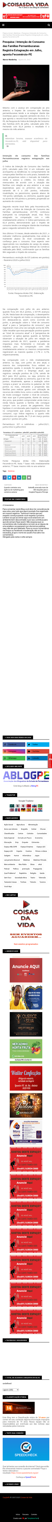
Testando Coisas (10, 882)
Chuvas (43, 829)
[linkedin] (38, 758)
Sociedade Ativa (21, 878)
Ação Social (8, 825)
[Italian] (34, 811)
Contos (20, 833)
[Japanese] (23, 807)
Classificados (9, 833)
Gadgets (7, 856)
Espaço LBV (8, 851)
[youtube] (38, 751)
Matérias (17, 33)
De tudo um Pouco (24, 838)
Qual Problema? (10, 873)
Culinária (30, 833)
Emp (16, 842)
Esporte (19, 851)
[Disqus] (26, 632)
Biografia (24, 829)
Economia (39, 838)
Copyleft (6, 1497)
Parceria (25, 1514)
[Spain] (29, 811)
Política (16, 869)
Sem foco (7, 878)
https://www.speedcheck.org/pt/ (25, 1473)
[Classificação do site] (19, 1413)
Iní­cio (18, 1514)
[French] (17, 811)
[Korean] (17, 807)
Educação (8, 842)
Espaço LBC (41, 847)
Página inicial (8, 33)
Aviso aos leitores (10, 829)
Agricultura (21, 825)
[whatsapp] (14, 758)
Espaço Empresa (27, 847)
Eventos (29, 851)
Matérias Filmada (39, 860)
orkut (40, 864)
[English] (12, 811)
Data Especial (9, 838)
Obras (32, 864)
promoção (26, 869)
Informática (27, 856)
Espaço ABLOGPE (10, 847)
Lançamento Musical (12, 860)
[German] (23, 811)
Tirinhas (23, 882)
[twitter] (38, 744)
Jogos (37, 856)
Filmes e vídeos (41, 851)
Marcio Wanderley (10, 60)
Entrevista (35, 842)
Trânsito (33, 882)
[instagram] (14, 751)
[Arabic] (12, 807)
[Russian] (34, 807)
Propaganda (37, 869)
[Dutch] (40, 811)
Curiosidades (42, 833)
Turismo (43, 882)
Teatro (32, 878)
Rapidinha (23, 873)
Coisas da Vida (26, 1497)
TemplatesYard (32, 1518)
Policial (6, 869)
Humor (16, 856)
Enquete (25, 842)
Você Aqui (8, 886)
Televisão (42, 878)
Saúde (42, 873)
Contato (34, 1514)
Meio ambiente (9, 864)
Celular (33, 829)
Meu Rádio (23, 864)
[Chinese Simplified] (29, 807)
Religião (33, 873)
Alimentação (33, 825)
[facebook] (14, 744)
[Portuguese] (40, 807)
